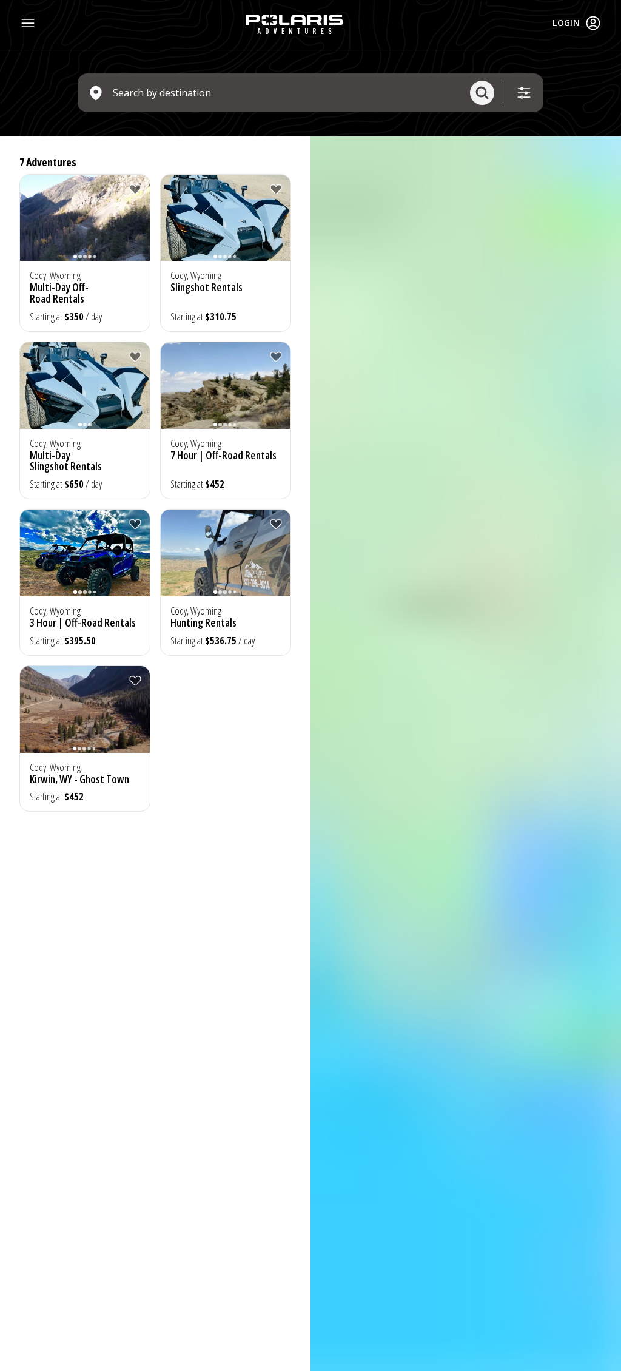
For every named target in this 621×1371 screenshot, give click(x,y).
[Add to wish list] (135, 189)
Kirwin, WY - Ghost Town (79, 779)
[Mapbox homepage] (341, 1360)
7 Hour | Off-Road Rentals (223, 455)
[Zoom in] (606, 151)
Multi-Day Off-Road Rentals (59, 293)
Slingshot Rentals (206, 287)
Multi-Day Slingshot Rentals (66, 461)
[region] (465, 753)
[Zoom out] (606, 168)
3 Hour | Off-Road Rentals (83, 622)
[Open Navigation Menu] (27, 23)
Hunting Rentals (203, 622)
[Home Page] (294, 24)
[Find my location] (606, 192)
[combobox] (287, 92)
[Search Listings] (482, 93)
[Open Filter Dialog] (524, 93)
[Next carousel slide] (137, 225)
